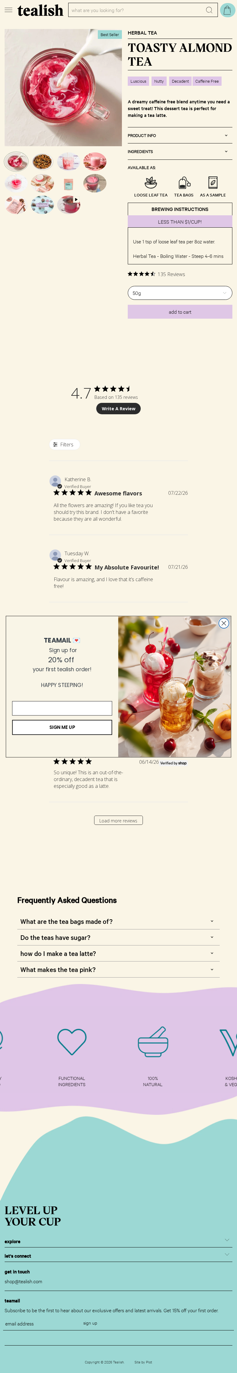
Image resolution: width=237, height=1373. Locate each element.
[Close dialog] (224, 623)
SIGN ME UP (62, 727)
